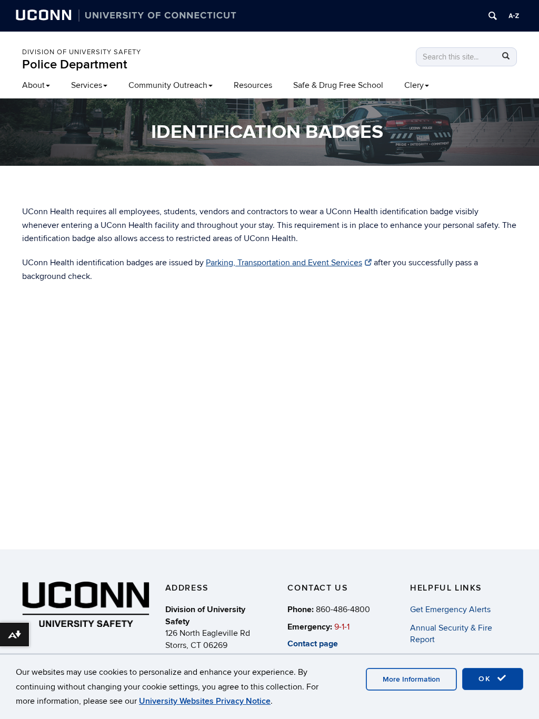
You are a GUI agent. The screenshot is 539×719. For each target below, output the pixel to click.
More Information (411, 679)
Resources (253, 85)
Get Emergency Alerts (450, 609)
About (33, 85)
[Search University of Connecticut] (492, 15)
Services (86, 85)
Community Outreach (167, 85)
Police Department (74, 64)
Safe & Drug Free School (338, 85)
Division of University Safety (81, 52)
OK (486, 678)
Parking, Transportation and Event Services (284, 262)
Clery (414, 85)
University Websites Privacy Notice (205, 701)
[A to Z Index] (513, 15)
